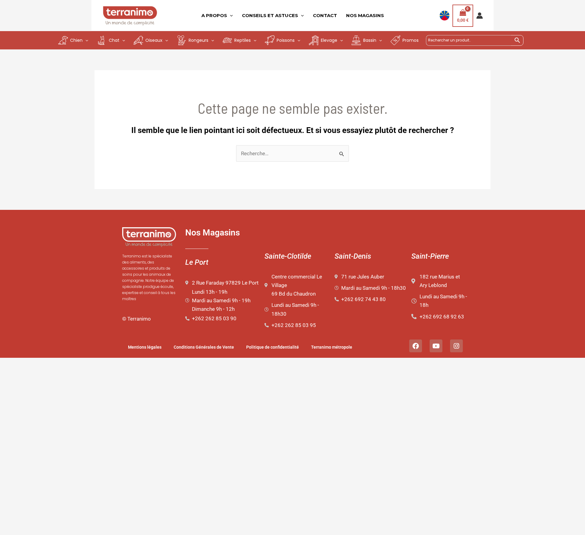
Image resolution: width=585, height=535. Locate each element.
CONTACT (325, 15)
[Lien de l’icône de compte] (479, 15)
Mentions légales (144, 347)
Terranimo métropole (331, 347)
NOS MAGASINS (365, 15)
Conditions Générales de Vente (204, 347)
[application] (230, 15)
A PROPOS (214, 15)
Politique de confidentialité (272, 347)
